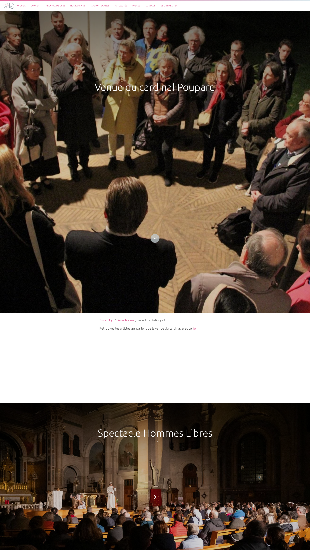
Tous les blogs (106, 320)
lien (195, 328)
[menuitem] (21, 6)
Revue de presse (126, 320)
